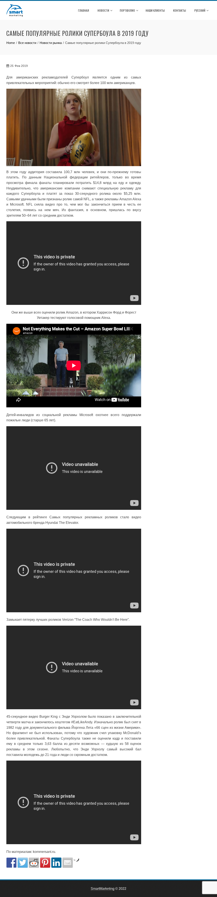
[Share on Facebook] (11, 863)
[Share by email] (68, 863)
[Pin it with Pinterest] (45, 863)
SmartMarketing (102, 888)
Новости (103, 10)
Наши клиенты (155, 10)
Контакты (179, 10)
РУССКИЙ (199, 10)
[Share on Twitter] (23, 863)
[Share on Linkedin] (56, 863)
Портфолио (127, 10)
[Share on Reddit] (34, 863)
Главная (83, 10)
